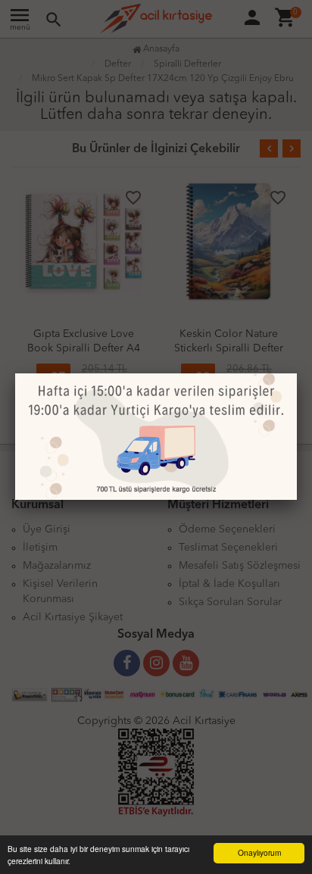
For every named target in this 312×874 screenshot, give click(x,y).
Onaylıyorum (259, 852)
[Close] (296, 373)
